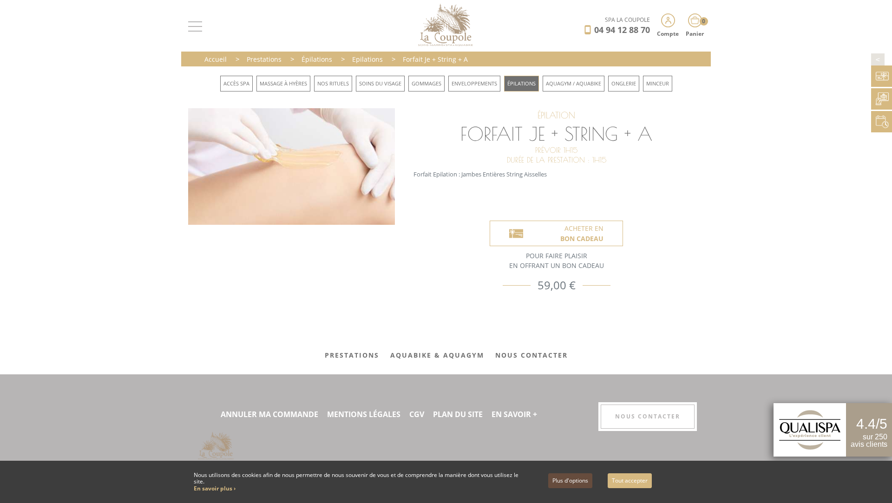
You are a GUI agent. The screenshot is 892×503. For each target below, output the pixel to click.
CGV (416, 414)
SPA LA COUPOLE (627, 20)
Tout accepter (630, 480)
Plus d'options (570, 480)
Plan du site (458, 414)
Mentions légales (363, 414)
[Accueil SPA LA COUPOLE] (446, 25)
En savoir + (514, 414)
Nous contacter (647, 416)
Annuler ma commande (269, 414)
